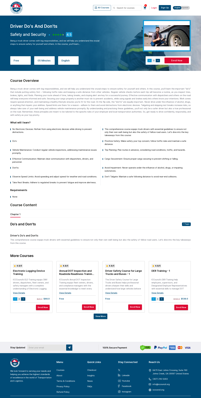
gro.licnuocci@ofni (161, 384)
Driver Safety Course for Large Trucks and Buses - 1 (123, 272)
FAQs (89, 386)
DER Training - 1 (161, 270)
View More (100, 316)
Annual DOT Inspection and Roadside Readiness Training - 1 (77, 272)
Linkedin (126, 375)
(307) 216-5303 (160, 379)
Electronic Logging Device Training (29, 272)
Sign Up (165, 7)
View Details (19, 293)
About (59, 375)
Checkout (91, 370)
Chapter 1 (15, 214)
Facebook (126, 386)
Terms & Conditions (65, 381)
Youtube (126, 381)
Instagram (126, 391)
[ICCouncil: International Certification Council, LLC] (16, 8)
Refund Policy (62, 392)
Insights (91, 375)
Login (154, 7)
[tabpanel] (100, 234)
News (90, 381)
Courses (60, 370)
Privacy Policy (62, 386)
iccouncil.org (158, 389)
